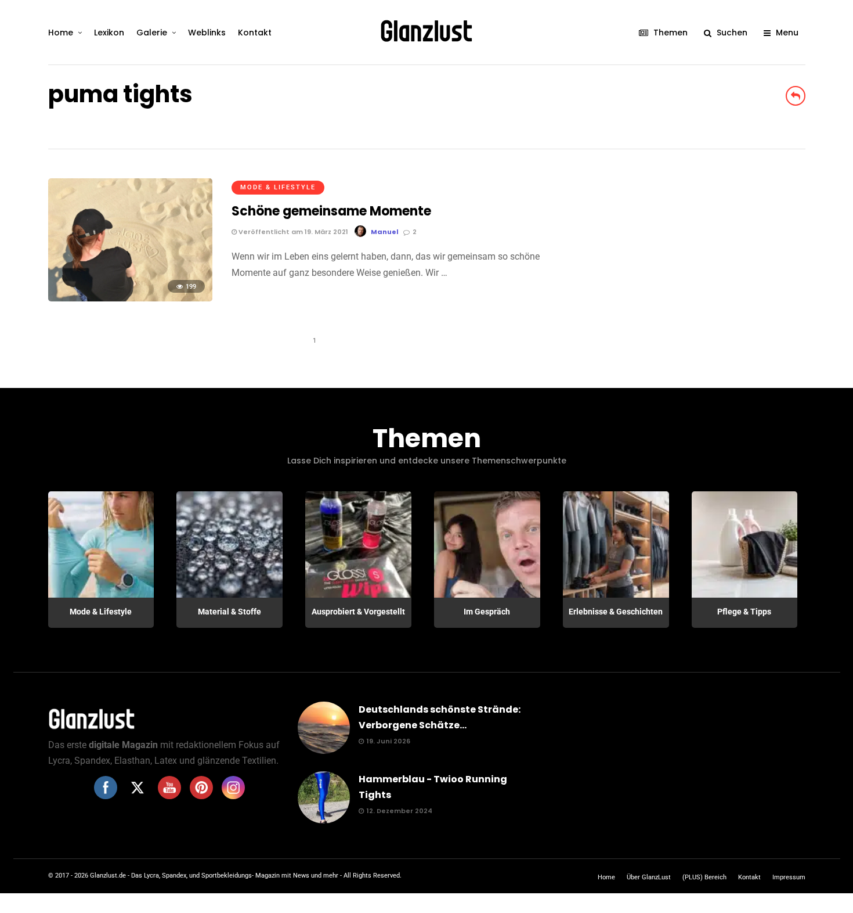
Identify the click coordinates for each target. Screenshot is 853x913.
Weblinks (207, 32)
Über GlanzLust (649, 877)
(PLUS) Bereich (704, 877)
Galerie (151, 32)
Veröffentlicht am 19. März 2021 (292, 231)
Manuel (385, 231)
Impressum (788, 877)
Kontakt (255, 32)
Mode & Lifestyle (278, 187)
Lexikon (109, 32)
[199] (130, 298)
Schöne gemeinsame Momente (331, 211)
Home (60, 32)
